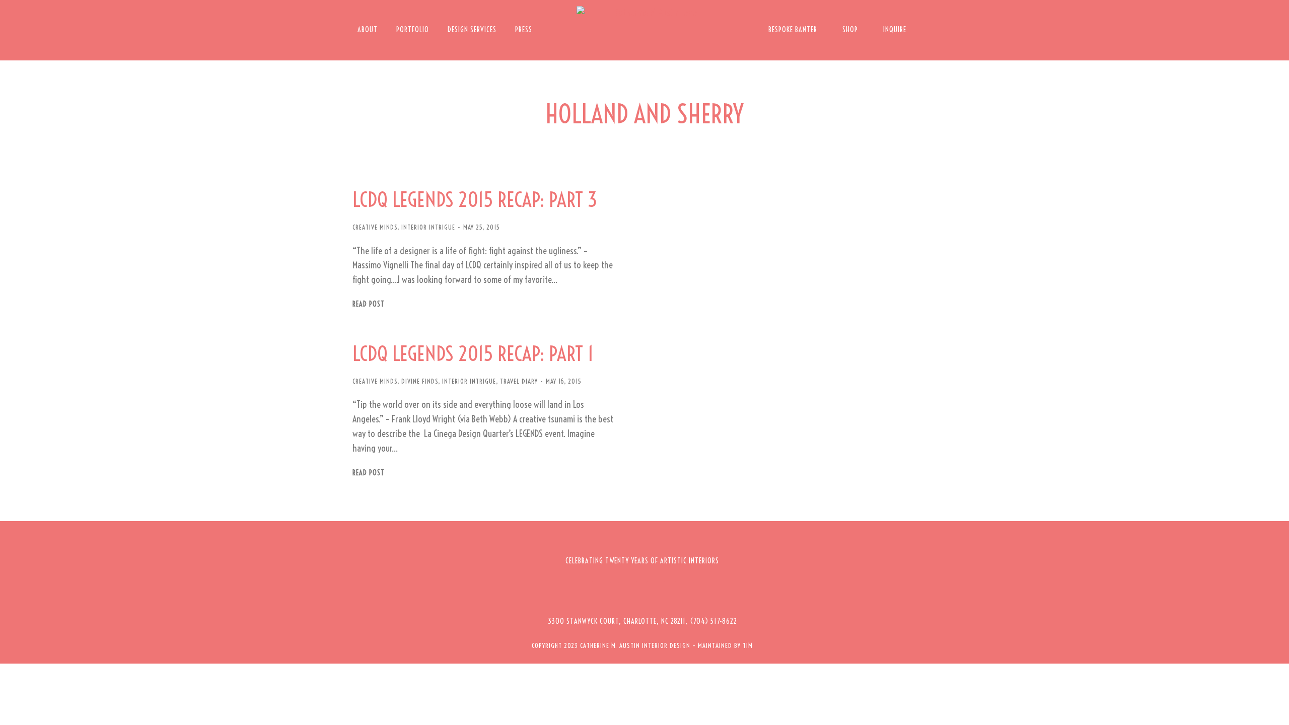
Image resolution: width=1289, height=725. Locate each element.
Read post (368, 304)
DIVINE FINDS (419, 381)
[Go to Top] (1274, 710)
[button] (642, 621)
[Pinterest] (656, 591)
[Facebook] (601, 591)
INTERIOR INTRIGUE (428, 227)
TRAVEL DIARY (519, 381)
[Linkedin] (684, 591)
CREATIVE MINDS (374, 227)
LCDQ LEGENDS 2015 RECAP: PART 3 (474, 200)
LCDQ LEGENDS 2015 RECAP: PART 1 (473, 354)
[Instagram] (628, 591)
